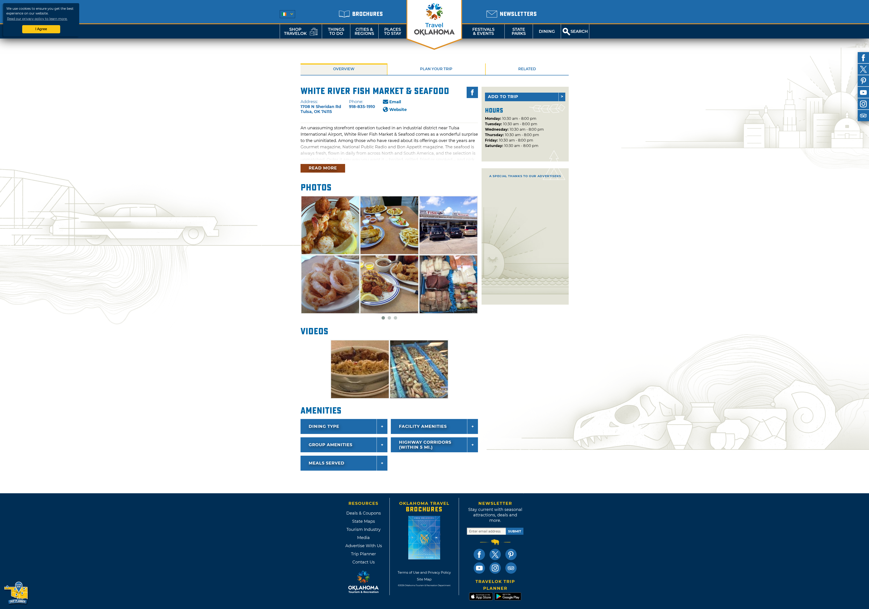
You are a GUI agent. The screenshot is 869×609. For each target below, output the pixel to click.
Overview (343, 69)
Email (395, 101)
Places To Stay (392, 31)
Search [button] (579, 31)
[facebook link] (479, 554)
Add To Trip (503, 96)
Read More (323, 168)
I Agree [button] (41, 29)
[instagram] (863, 104)
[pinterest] (863, 81)
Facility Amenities (423, 426)
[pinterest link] (511, 554)
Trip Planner (363, 553)
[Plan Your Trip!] (16, 593)
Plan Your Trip (436, 69)
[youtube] (863, 92)
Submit (514, 531)
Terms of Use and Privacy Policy (424, 572)
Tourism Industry (363, 529)
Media (363, 537)
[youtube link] (479, 568)
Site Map (424, 579)
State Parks (519, 31)
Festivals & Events (483, 31)
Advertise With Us (363, 545)
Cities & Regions (364, 31)
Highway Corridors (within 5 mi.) (425, 445)
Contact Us (363, 562)
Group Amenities (330, 444)
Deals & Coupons (363, 513)
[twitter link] (495, 554)
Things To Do (336, 31)
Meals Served (326, 463)
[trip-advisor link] (511, 568)
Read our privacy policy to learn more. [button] (37, 19)
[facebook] (863, 57)
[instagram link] (495, 568)
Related (527, 69)
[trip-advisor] (863, 115)
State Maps (363, 521)
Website (398, 109)
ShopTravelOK (295, 31)
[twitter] (863, 69)
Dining (547, 31)
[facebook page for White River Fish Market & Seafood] (472, 92)
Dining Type (324, 426)
